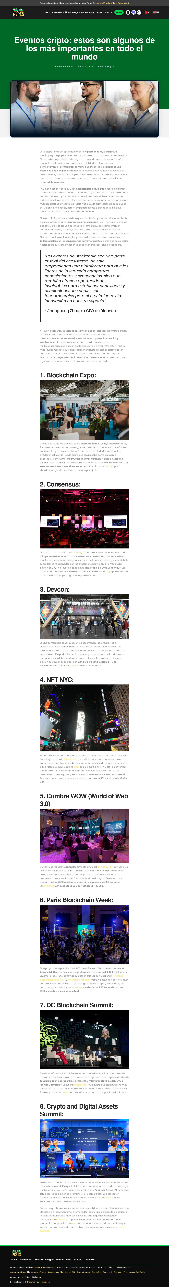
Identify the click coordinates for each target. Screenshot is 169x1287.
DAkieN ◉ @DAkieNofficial (45, 1267)
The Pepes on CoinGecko (134, 1272)
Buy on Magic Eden (56, 1272)
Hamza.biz (62, 1219)
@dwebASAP (30, 1282)
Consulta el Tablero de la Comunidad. (111, 3)
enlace (82, 778)
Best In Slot (96, 1272)
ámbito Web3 (104, 866)
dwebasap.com (43, 1282)
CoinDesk (76, 552)
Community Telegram (112, 1272)
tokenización (71, 759)
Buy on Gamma (83, 1272)
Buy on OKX (70, 1272)
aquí (111, 466)
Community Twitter (37, 1272)
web (76, 766)
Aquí (108, 1197)
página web (79, 1084)
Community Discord (19, 1272)
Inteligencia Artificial (78, 979)
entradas (49, 885)
